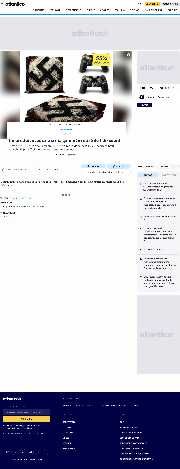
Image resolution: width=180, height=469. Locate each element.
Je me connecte (170, 4)
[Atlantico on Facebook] (23, 452)
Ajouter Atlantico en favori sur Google (107, 172)
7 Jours (174, 166)
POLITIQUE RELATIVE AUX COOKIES (134, 454)
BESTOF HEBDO (69, 448)
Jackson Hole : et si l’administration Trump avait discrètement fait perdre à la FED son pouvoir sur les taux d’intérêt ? (160, 234)
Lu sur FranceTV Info (20, 198)
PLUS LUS (148, 175)
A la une (53, 125)
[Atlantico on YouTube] (46, 452)
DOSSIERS (67, 427)
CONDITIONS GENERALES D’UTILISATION (137, 459)
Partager (95, 166)
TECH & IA (120, 10)
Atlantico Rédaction (67, 155)
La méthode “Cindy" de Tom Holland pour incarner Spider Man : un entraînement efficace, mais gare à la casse (159, 282)
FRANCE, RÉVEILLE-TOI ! (156, 249)
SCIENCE (134, 10)
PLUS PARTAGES (169, 175)
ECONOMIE (55, 10)
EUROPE (91, 10)
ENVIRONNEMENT (153, 10)
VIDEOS (66, 438)
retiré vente (38, 206)
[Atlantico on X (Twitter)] (15, 452)
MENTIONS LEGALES (128, 427)
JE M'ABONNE (152, 4)
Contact (136, 405)
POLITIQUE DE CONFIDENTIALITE (133, 443)
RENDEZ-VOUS (69, 432)
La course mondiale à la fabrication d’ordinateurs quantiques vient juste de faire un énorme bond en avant (160, 263)
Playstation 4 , (24, 206)
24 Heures (164, 166)
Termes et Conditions (23, 428)
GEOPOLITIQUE (73, 10)
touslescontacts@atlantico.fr (26, 459)
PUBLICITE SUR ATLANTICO (131, 432)
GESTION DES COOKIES (129, 438)
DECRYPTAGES (69, 422)
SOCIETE (104, 10)
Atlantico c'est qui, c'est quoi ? (79, 405)
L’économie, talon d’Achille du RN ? (160, 218)
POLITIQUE (38, 10)
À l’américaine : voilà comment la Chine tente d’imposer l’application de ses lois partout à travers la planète (160, 203)
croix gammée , (8, 206)
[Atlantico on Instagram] (38, 452)
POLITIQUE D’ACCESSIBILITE (131, 448)
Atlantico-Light (65, 125)
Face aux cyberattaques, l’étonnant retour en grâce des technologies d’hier (158, 186)
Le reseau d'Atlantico (113, 405)
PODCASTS (67, 443)
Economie (78, 125)
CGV (122, 422)
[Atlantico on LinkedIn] (31, 452)
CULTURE (172, 10)
